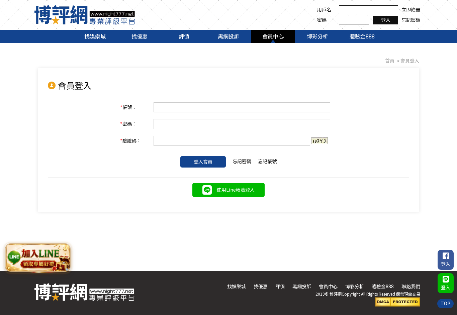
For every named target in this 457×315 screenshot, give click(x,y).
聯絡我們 (410, 286)
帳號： (128, 107)
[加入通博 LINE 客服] (38, 257)
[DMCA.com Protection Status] (397, 301)
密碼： (128, 123)
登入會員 (203, 161)
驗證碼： (130, 140)
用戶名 (324, 9)
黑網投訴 (228, 36)
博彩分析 (317, 36)
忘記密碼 (410, 19)
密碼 (322, 19)
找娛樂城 (95, 36)
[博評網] (84, 14)
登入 (385, 19)
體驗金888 (362, 36)
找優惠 (139, 36)
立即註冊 (410, 9)
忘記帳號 (267, 161)
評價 (184, 36)
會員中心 (273, 36)
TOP (445, 303)
